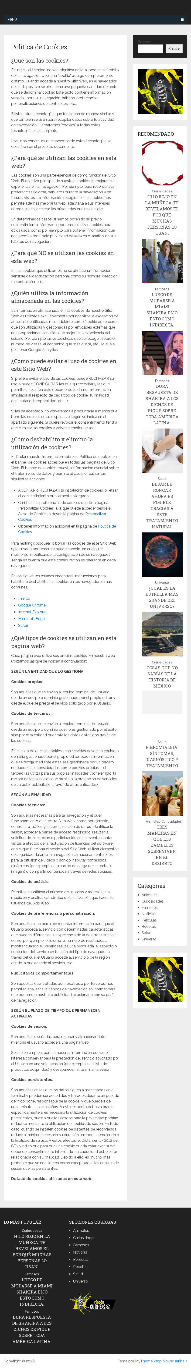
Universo (162, 583)
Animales (153, 821)
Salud (162, 479)
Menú (12, 19)
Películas (149, 920)
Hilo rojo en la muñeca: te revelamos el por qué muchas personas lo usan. (162, 215)
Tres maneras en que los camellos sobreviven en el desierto (162, 845)
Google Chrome (32, 605)
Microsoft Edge (31, 619)
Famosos (162, 289)
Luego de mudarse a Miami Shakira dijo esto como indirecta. (32, 1292)
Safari (23, 625)
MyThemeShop (148, 1361)
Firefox (24, 598)
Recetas (149, 926)
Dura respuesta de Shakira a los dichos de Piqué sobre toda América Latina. (162, 404)
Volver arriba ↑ (175, 1361)
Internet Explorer (32, 612)
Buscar (144, 42)
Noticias (149, 914)
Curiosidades (162, 191)
